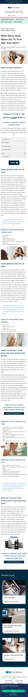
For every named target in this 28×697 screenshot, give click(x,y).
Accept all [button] (13, 691)
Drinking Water (19, 680)
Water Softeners (9, 680)
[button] (14, 694)
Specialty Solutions (9, 683)
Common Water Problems (7, 19)
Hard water (4, 71)
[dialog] (14, 690)
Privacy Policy (3, 688)
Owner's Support (18, 21)
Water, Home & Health (6, 21)
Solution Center (19, 19)
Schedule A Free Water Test (14, 413)
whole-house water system (13, 393)
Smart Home (20, 683)
